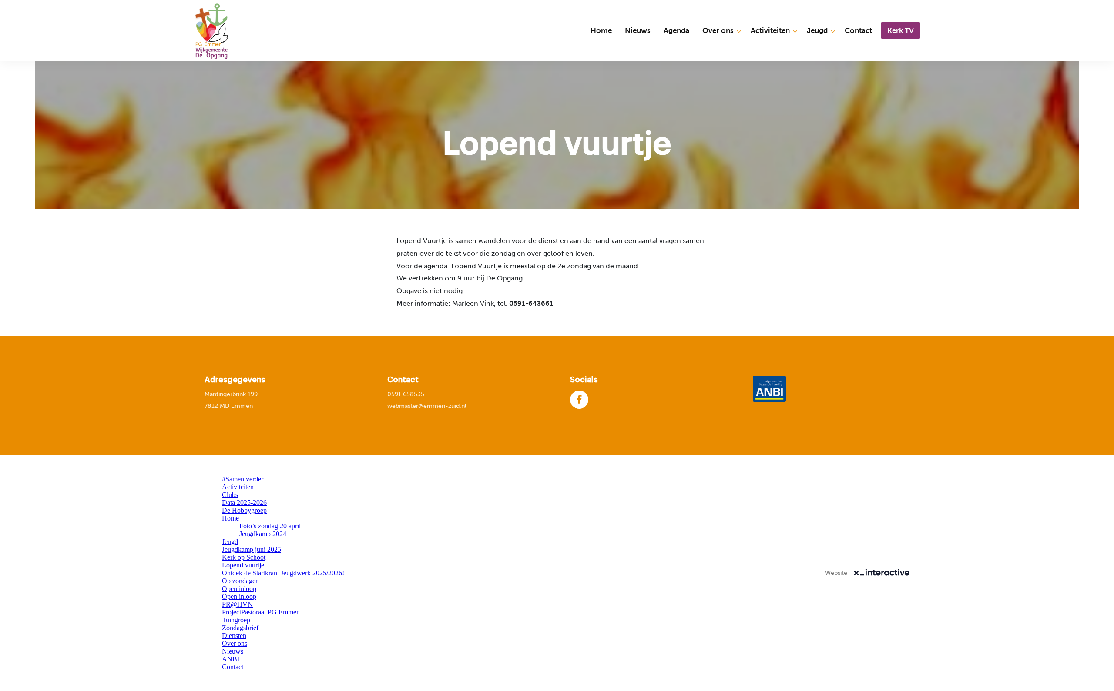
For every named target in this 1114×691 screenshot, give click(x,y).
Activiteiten (770, 30)
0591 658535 (405, 394)
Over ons (718, 30)
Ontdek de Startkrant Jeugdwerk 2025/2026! (283, 573)
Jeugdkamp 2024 (262, 533)
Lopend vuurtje (243, 565)
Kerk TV (900, 30)
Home (601, 30)
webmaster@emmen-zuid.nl (426, 406)
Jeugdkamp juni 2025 (251, 549)
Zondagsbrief (240, 627)
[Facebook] (579, 400)
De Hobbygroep (244, 510)
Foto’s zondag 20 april (270, 526)
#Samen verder (242, 479)
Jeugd (817, 30)
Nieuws (638, 30)
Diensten (234, 635)
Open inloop (239, 588)
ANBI (230, 659)
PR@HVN (237, 604)
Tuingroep (236, 620)
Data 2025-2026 (244, 502)
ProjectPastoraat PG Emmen (261, 612)
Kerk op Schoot (243, 557)
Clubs (230, 494)
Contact (858, 30)
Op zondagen (240, 580)
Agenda (676, 30)
